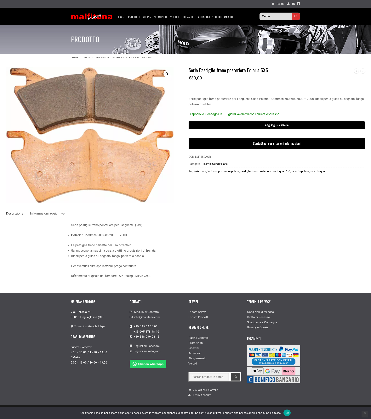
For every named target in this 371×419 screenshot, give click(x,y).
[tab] (14, 213)
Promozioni (195, 343)
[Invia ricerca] (296, 16)
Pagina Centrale (198, 338)
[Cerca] (235, 377)
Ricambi (193, 348)
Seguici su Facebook (146, 346)
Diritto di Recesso (258, 317)
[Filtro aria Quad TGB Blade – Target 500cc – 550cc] (363, 72)
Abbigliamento (197, 358)
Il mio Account (201, 395)
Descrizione (14, 213)
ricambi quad (318, 171)
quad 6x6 (284, 171)
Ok (287, 412)
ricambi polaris (300, 171)
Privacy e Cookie (257, 327)
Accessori (194, 353)
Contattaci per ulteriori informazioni (276, 143)
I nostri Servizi (197, 312)
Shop (87, 57)
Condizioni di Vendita (260, 312)
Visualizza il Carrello (204, 390)
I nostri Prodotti (198, 317)
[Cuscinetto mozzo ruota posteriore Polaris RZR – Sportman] (356, 72)
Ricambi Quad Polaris (215, 163)
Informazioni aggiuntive (47, 213)
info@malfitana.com (146, 317)
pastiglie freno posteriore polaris (219, 171)
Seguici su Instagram (146, 351)
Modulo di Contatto (146, 312)
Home (75, 57)
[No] (365, 414)
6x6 (196, 171)
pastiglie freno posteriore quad (259, 171)
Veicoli (192, 363)
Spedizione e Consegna (262, 322)
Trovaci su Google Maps (89, 326)
